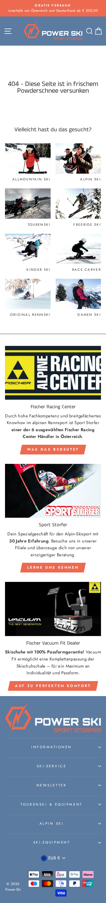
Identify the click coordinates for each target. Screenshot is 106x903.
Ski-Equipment (51, 842)
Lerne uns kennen (53, 567)
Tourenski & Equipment (51, 804)
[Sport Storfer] (53, 491)
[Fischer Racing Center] (53, 373)
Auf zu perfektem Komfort (53, 685)
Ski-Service (52, 765)
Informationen (51, 746)
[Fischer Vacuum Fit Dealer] (53, 609)
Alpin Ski (51, 823)
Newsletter (52, 785)
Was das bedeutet (53, 449)
